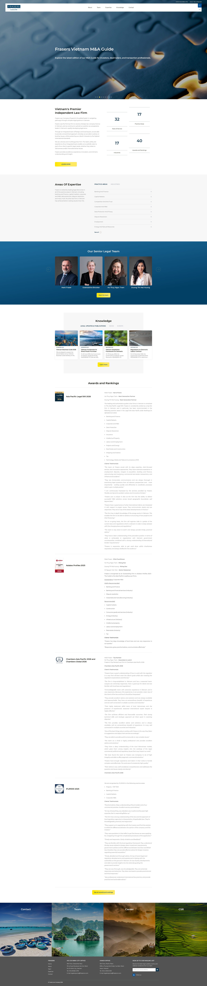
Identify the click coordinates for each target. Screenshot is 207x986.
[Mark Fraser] (66, 271)
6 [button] (105, 97)
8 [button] (109, 97)
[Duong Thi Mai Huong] (140, 271)
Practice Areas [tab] (100, 184)
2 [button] (97, 97)
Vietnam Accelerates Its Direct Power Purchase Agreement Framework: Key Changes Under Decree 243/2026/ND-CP (90, 350)
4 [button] (101, 97)
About (50, 966)
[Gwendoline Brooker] (91, 271)
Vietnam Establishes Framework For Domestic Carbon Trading (114, 350)
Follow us (138, 975)
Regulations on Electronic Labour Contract (139, 350)
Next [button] (158, 269)
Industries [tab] (115, 184)
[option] (103, 49)
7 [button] (107, 97)
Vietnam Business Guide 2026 (66, 349)
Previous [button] (48, 269)
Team (49, 969)
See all (96, 232)
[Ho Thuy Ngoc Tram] (115, 271)
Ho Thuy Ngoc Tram (116, 287)
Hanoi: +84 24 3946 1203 (196, 1)
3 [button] (99, 97)
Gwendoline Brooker (91, 287)
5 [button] (103, 97)
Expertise (50, 971)
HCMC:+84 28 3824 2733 (182, 1)
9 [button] (111, 97)
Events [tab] (120, 326)
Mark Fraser (66, 287)
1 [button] (95, 97)
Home (50, 964)
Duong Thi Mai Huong (140, 287)
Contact (131, 7)
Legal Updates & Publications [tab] (93, 326)
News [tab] (111, 326)
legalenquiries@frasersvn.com (79, 973)
